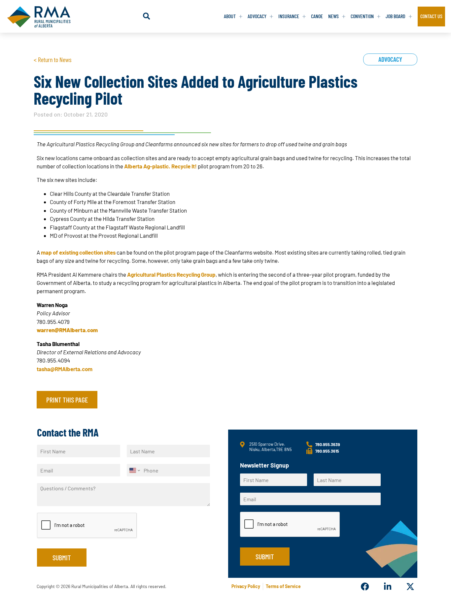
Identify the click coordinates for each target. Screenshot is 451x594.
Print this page (67, 399)
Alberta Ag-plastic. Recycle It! (160, 166)
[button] (146, 16)
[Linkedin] (387, 586)
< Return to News (52, 59)
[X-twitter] (410, 586)
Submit (61, 557)
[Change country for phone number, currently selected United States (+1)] (134, 470)
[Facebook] (365, 586)
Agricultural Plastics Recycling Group (171, 274)
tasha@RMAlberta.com (64, 369)
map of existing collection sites (78, 252)
